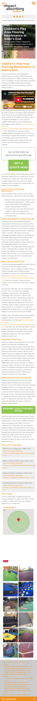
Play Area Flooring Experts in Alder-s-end (17, 684)
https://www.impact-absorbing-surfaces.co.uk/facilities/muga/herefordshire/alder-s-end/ (18, 278)
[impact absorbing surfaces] (14, 7)
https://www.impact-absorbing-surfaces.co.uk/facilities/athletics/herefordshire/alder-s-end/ (20, 465)
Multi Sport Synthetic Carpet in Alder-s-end (18, 668)
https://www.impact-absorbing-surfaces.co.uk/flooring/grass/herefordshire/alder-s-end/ (19, 453)
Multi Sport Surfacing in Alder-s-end (15, 682)
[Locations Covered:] (2, 3)
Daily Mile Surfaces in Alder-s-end (15, 686)
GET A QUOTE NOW (18, 165)
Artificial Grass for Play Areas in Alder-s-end (18, 666)
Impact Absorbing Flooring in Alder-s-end (16, 662)
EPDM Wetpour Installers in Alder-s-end (17, 672)
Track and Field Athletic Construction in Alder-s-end (19, 679)
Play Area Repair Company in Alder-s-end (16, 694)
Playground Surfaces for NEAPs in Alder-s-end (18, 691)
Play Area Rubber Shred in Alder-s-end (16, 670)
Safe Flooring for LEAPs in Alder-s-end (16, 688)
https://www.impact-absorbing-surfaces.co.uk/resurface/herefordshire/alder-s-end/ (18, 487)
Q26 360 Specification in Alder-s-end (15, 674)
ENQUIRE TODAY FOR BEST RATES (18, 409)
